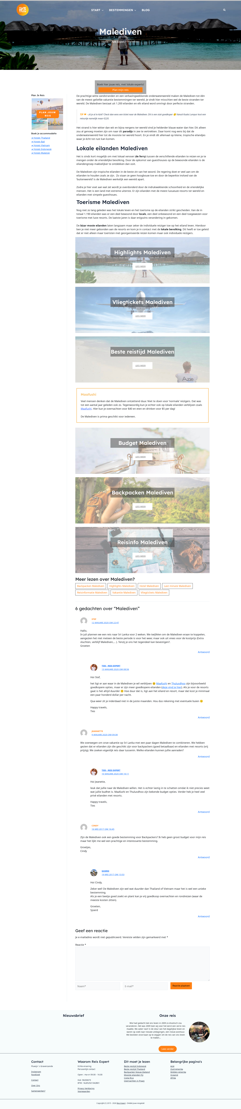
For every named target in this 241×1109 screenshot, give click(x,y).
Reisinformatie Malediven (92, 592)
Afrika (173, 1078)
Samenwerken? (38, 1091)
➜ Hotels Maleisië (40, 153)
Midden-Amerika (178, 1072)
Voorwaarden (84, 1091)
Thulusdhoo (178, 683)
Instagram (36, 1071)
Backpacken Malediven (90, 586)
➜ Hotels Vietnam (40, 145)
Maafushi (86, 408)
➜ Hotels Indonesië (41, 149)
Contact (34, 1080)
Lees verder (168, 1048)
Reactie (80, 944)
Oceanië (174, 1075)
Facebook (35, 1074)
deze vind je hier (171, 687)
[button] (101, 10)
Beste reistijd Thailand (134, 1069)
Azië (172, 1066)
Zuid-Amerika (176, 1069)
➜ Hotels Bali (38, 141)
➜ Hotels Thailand (40, 137)
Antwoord (204, 652)
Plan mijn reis (120, 90)
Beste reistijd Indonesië (135, 1066)
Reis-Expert (121, 1103)
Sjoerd (105, 871)
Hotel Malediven (149, 586)
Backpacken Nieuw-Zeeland (137, 1072)
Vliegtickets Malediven (154, 592)
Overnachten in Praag (134, 1081)
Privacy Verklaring (86, 1088)
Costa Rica (129, 1078)
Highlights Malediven (121, 586)
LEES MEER (140, 266)
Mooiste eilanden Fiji (133, 1075)
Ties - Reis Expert (111, 665)
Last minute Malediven (177, 586)
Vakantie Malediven (124, 592)
